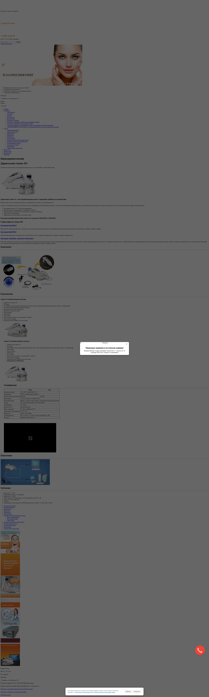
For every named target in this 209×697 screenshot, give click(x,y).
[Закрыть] (142, 689)
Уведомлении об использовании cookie (84, 692)
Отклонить (137, 691)
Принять (128, 691)
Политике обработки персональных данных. (105, 692)
